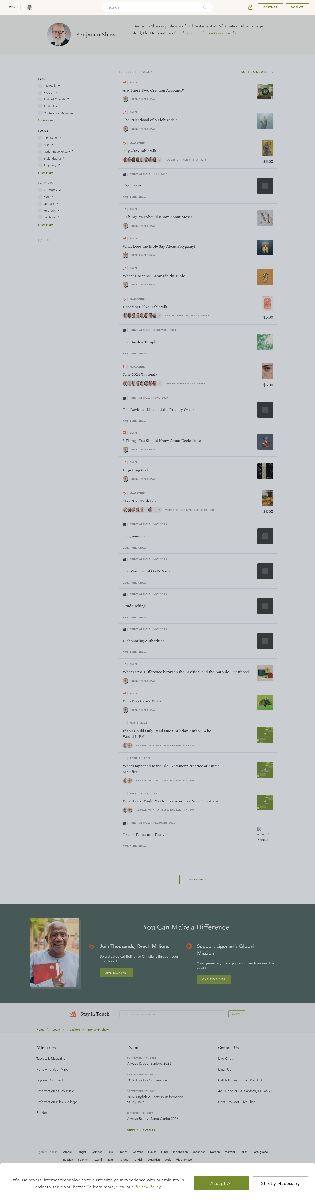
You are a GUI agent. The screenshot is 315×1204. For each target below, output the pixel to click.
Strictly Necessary (280, 1183)
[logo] (29, 7)
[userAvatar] (250, 7)
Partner (270, 7)
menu (13, 7)
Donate (297, 7)
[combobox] (150, 7)
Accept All (221, 1183)
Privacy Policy (147, 1186)
